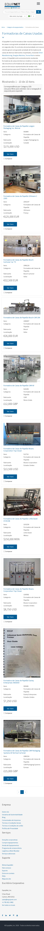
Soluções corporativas (9, 840)
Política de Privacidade (10, 828)
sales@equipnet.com (9, 899)
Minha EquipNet (7, 865)
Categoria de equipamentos (15, 27)
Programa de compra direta (11, 848)
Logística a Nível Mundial (10, 851)
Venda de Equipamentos (10, 845)
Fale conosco (6, 868)
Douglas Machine (19, 55)
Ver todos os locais (8, 905)
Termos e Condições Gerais (11, 823)
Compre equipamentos (10, 843)
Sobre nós (5, 812)
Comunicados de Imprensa (11, 820)
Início (3, 27)
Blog (3, 817)
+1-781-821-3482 (7, 902)
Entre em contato (8, 873)
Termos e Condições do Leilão (12, 826)
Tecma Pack (29, 55)
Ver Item (10, 154)
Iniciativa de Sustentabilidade (12, 815)
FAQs (4, 876)
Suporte (5, 871)
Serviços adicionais (8, 854)
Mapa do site (6, 879)
